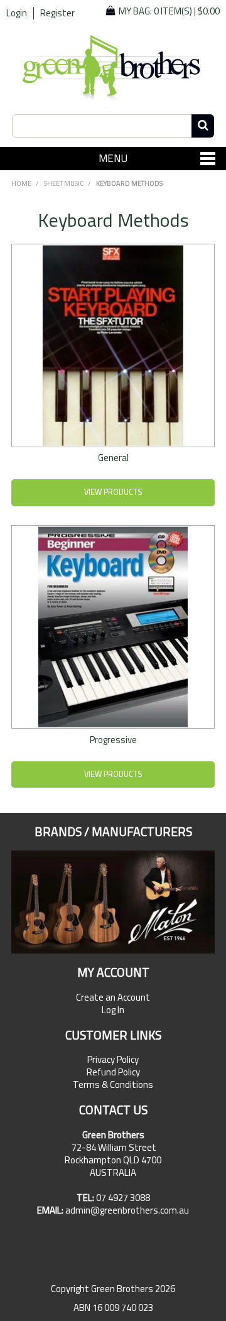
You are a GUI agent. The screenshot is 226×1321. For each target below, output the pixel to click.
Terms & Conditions (113, 1085)
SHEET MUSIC (63, 183)
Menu (113, 158)
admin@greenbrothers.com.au (127, 1210)
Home (21, 183)
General (113, 457)
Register (57, 13)
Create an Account (113, 997)
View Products (113, 492)
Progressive (113, 739)
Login (16, 13)
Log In (113, 1010)
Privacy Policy (113, 1059)
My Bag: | (169, 11)
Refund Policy (113, 1072)
